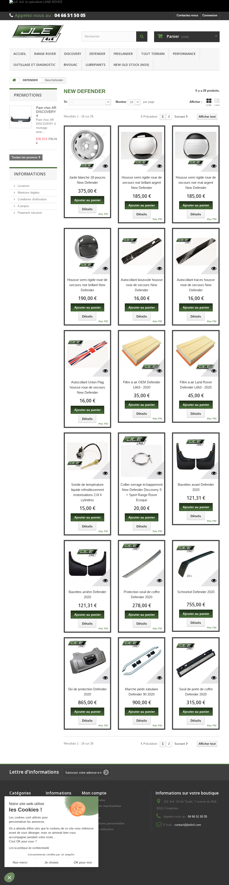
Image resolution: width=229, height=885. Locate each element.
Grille (209, 105)
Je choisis (51, 862)
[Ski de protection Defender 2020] (87, 661)
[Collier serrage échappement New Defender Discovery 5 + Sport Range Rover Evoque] (141, 456)
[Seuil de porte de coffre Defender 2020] (195, 661)
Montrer (121, 102)
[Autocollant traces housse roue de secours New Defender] (195, 251)
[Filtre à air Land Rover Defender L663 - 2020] (195, 353)
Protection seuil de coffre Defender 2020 (142, 594)
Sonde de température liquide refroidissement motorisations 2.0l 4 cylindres (87, 492)
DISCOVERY (72, 54)
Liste (217, 105)
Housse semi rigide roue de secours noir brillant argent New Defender (142, 182)
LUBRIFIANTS (95, 65)
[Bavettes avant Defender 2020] (195, 456)
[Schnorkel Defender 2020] (195, 563)
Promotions (28, 95)
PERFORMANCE (184, 54)
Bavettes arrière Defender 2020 (87, 594)
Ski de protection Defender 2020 (87, 691)
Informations (30, 174)
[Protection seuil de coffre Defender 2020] (141, 563)
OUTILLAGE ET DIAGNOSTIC (34, 65)
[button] (9, 877)
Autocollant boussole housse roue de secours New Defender (142, 285)
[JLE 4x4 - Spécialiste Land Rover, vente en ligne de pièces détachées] (42, 33)
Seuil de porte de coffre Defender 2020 (196, 691)
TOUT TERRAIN (153, 54)
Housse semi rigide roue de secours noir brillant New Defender (87, 285)
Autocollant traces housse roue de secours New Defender (196, 285)
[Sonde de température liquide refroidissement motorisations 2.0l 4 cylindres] (87, 456)
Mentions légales (28, 192)
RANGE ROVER (45, 54)
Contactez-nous (187, 15)
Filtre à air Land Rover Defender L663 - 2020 (196, 384)
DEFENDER (97, 54)
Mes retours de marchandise (101, 806)
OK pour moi (83, 862)
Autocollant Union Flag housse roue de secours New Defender (87, 387)
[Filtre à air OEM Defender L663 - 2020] (141, 353)
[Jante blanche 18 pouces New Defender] (87, 149)
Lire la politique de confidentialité (29, 848)
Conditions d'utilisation (32, 199)
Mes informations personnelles (103, 823)
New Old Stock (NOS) (131, 65)
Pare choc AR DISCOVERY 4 (46, 112)
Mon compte (94, 793)
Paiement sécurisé (29, 212)
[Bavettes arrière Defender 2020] (87, 563)
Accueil (19, 54)
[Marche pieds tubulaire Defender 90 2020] (141, 661)
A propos (23, 206)
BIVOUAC (70, 65)
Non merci (20, 862)
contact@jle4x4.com (187, 825)
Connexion (209, 15)
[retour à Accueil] (14, 80)
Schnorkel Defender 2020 (195, 592)
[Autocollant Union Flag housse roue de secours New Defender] (87, 353)
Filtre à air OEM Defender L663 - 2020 (141, 384)
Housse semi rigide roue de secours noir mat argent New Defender (196, 182)
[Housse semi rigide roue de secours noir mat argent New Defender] (195, 149)
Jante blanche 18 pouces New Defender (87, 179)
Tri (65, 102)
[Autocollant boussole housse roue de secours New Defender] (141, 251)
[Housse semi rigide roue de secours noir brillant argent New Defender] (141, 149)
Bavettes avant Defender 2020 (196, 487)
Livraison (23, 186)
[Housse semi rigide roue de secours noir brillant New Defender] (87, 251)
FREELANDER (123, 54)
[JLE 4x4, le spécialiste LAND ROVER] (114, 6)
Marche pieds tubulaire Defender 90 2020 (141, 691)
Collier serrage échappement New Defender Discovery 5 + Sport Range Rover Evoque (142, 492)
